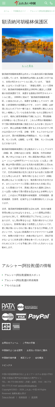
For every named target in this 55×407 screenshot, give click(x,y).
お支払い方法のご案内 (37, 350)
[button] (27, 3)
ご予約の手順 (29, 343)
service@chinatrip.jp (27, 386)
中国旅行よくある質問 (12, 350)
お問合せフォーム (10, 343)
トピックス (7, 365)
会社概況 (39, 358)
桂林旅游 (23, 397)
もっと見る (27, 66)
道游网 (34, 397)
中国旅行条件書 (9, 358)
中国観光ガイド (19, 11)
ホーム (6, 11)
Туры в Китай (8, 397)
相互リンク (26, 358)
